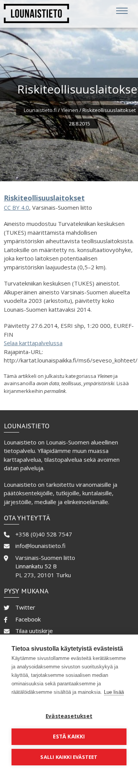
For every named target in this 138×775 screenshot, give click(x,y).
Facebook (28, 619)
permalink (55, 391)
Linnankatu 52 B (36, 566)
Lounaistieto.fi (40, 110)
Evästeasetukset (69, 716)
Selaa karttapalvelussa (33, 343)
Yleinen (69, 110)
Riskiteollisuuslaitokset (44, 197)
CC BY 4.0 (16, 207)
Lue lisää (114, 692)
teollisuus (71, 383)
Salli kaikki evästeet (68, 756)
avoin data (47, 383)
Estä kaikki (69, 736)
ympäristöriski (99, 383)
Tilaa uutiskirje (34, 631)
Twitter (25, 607)
